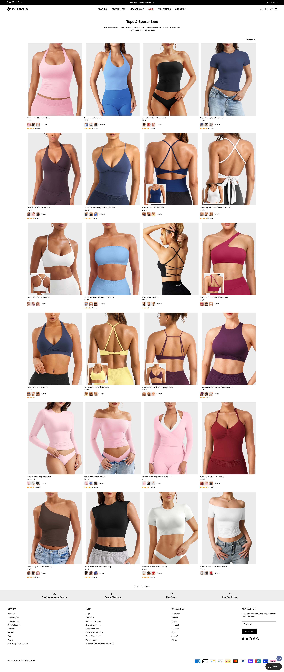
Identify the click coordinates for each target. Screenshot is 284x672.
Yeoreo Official (17, 660)
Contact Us (90, 617)
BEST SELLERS (118, 9)
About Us (11, 614)
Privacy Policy (91, 640)
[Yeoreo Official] (18, 9)
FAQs (88, 614)
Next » (147, 586)
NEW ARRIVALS (137, 9)
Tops (173, 632)
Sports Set (175, 636)
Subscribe (249, 631)
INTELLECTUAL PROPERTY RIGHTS (100, 644)
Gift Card (174, 640)
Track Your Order (92, 629)
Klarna (10, 640)
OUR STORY (180, 9)
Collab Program (14, 621)
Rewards (11, 629)
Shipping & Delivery (93, 621)
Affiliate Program (14, 625)
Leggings (175, 617)
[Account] (261, 9)
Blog (9, 636)
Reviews (11, 632)
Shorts (174, 621)
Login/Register (13, 617)
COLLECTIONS (164, 9)
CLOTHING (102, 9)
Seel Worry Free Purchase (18, 644)
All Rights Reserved (29, 660)
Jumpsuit (175, 625)
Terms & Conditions (93, 636)
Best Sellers (175, 614)
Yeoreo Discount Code (94, 632)
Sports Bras (175, 629)
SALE (150, 9)
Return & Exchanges (93, 625)
